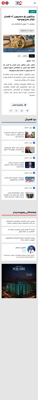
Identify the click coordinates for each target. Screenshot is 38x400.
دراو (19, 56)
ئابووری (32, 11)
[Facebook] (11, 111)
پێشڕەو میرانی (17, 105)
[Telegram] (27, 111)
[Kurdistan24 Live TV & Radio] (3, 3)
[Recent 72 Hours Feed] (7, 3)
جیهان (32, 56)
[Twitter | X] (16, 111)
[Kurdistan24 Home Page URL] (19, 3)
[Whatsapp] (21, 111)
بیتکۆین (25, 56)
